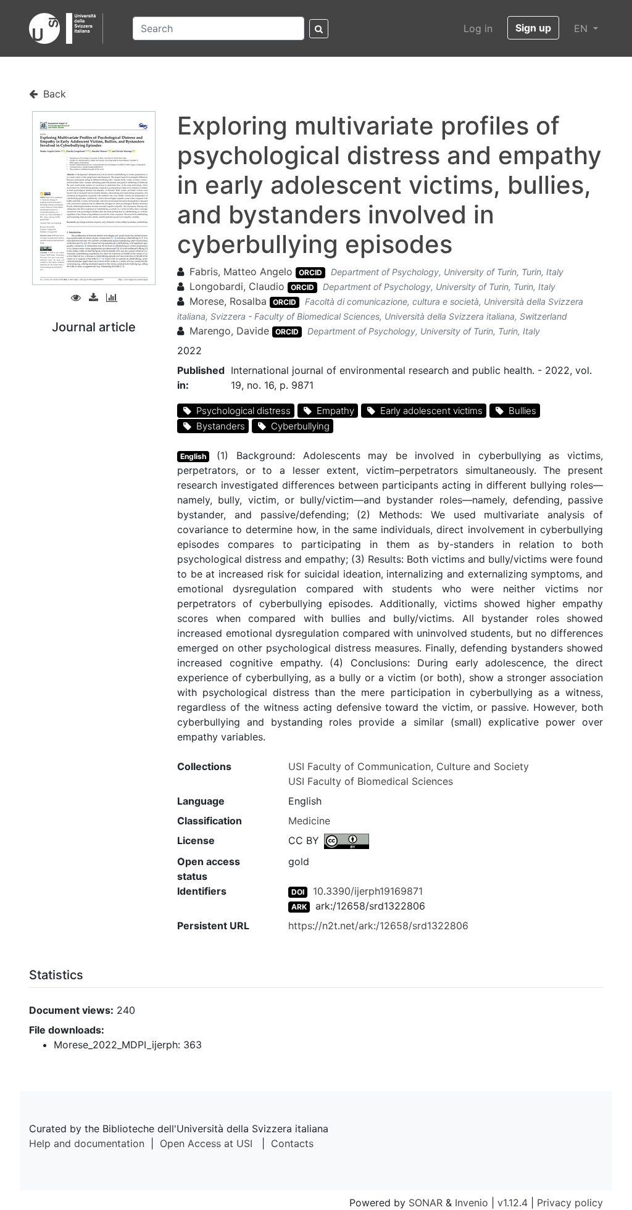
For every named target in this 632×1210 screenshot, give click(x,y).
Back (53, 94)
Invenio (471, 1202)
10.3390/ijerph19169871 (368, 891)
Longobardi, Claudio (237, 286)
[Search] (318, 28)
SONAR (426, 1202)
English (193, 456)
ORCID (310, 272)
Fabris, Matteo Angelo (241, 271)
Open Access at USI (206, 1143)
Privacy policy (570, 1202)
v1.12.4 (512, 1202)
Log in (478, 28)
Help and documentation (86, 1143)
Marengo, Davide (229, 331)
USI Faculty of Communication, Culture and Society (408, 766)
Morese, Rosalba (228, 301)
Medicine (309, 820)
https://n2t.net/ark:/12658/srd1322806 (378, 925)
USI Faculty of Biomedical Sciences (370, 781)
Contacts (292, 1143)
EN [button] (582, 28)
